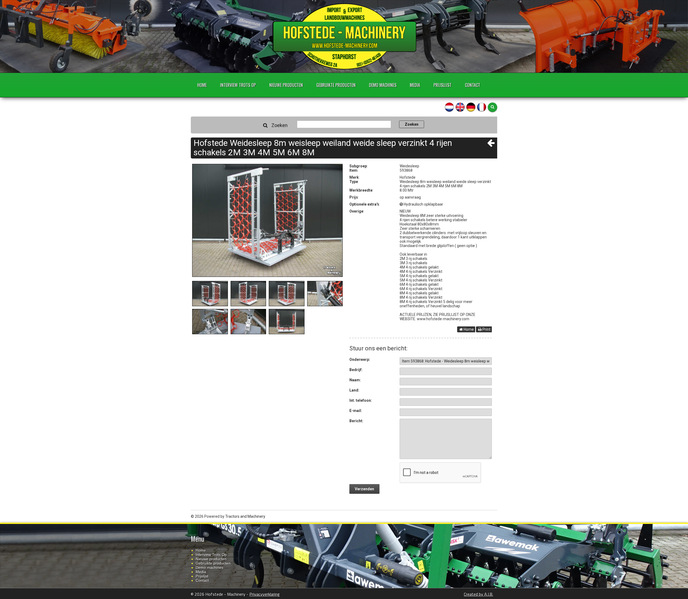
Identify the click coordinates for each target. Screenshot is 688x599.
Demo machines (382, 85)
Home (202, 85)
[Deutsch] (470, 107)
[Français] (481, 107)
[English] (460, 107)
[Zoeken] (492, 107)
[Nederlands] (449, 107)
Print (486, 329)
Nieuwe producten (286, 85)
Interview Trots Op (238, 85)
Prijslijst (442, 85)
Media (415, 85)
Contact (472, 85)
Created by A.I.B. (478, 594)
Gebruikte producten (336, 85)
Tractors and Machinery (245, 516)
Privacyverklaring (264, 594)
